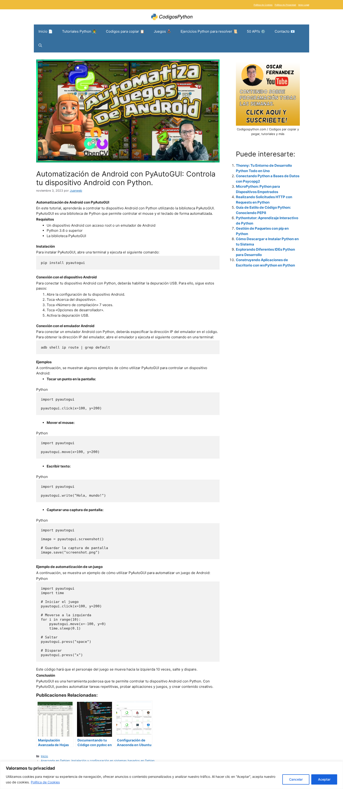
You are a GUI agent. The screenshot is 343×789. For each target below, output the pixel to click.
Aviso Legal (303, 4)
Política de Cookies (45, 782)
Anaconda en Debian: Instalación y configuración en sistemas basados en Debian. (98, 760)
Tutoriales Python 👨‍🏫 (79, 31)
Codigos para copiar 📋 (125, 31)
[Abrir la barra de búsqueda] (40, 45)
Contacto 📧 (285, 31)
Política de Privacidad (285, 4)
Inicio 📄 (45, 31)
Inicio (44, 756)
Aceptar (324, 779)
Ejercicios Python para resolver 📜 (209, 31)
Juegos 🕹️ (162, 31)
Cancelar (296, 779)
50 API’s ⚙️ (256, 31)
